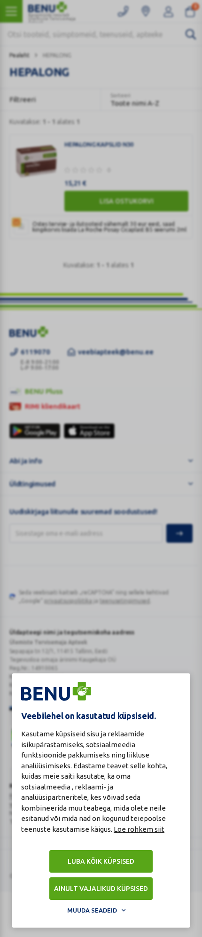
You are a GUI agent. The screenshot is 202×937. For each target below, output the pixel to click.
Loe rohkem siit (139, 829)
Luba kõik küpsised (101, 861)
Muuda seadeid (92, 910)
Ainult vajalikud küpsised (101, 888)
